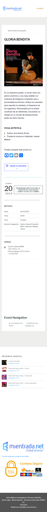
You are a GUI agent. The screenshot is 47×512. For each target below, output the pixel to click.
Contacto (23, 505)
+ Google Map (13, 254)
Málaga (35, 226)
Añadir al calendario (18, 166)
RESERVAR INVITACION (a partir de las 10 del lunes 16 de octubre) (28, 190)
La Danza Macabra (14, 361)
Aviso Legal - (7, 500)
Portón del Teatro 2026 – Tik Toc (18, 368)
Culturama (28, 226)
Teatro (22, 229)
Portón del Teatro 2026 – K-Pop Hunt (20, 376)
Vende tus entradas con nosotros (23, 507)
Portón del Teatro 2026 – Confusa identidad (22, 383)
